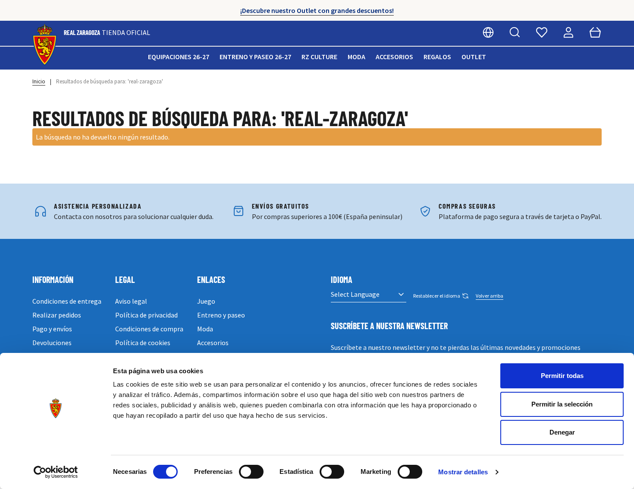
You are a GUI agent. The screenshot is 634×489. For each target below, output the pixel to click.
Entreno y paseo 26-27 (255, 56)
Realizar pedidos (56, 315)
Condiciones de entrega (66, 301)
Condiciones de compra (149, 328)
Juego (206, 301)
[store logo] (44, 45)
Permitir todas (562, 375)
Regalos (437, 56)
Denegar (562, 432)
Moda (356, 56)
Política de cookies (142, 342)
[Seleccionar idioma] (488, 32)
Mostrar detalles (463, 472)
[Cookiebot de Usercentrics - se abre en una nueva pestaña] (56, 472)
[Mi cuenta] (568, 32)
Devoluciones (52, 342)
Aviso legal (131, 301)
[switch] (251, 472)
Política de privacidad (146, 315)
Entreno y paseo (221, 315)
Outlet (473, 56)
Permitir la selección (562, 404)
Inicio (38, 81)
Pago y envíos (52, 328)
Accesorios (394, 56)
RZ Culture (319, 56)
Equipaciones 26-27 (178, 56)
